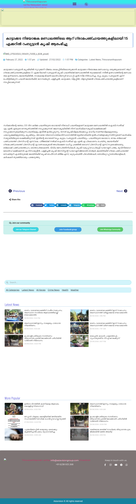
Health (65, 290)
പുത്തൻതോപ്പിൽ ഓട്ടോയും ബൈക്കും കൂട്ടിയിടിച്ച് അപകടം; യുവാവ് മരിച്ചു (40, 430)
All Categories (12, 290)
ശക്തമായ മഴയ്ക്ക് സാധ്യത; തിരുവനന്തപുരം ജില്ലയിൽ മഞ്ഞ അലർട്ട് (110, 430)
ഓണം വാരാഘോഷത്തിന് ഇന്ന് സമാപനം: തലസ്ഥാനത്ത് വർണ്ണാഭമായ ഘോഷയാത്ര (108, 311)
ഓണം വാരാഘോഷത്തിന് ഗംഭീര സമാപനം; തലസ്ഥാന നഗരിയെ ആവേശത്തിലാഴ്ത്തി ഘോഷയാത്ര (43, 312)
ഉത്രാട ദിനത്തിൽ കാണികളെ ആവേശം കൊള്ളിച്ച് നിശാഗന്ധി (41, 405)
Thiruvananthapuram (112, 59)
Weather (75, 290)
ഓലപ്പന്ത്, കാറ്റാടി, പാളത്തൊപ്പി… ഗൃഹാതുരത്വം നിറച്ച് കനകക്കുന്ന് (105, 337)
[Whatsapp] (126, 464)
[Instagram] (110, 464)
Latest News (95, 59)
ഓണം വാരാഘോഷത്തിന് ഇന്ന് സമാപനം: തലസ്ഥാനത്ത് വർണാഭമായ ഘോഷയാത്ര (108, 324)
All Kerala (40, 290)
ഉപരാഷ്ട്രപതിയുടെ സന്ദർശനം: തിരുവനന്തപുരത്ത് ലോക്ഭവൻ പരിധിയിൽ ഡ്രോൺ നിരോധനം (42, 338)
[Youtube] (115, 464)
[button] (75, 4)
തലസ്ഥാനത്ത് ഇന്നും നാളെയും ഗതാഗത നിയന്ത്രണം (42, 324)
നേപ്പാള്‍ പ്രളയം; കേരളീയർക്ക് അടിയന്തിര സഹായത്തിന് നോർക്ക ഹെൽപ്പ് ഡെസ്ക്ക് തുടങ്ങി (45, 417)
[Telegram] (121, 464)
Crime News (54, 290)
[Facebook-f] (105, 464)
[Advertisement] (68, 104)
